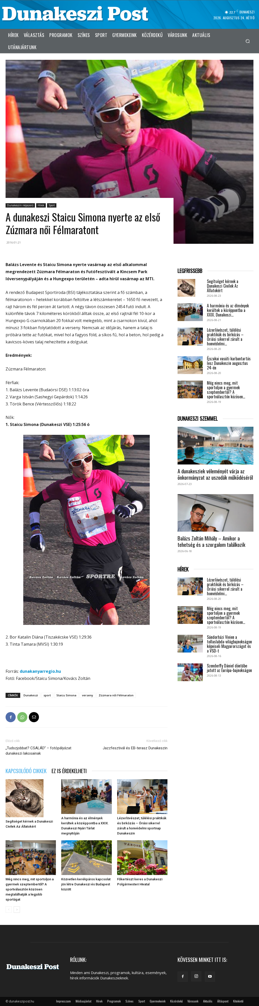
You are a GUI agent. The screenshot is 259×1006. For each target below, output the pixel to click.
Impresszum (63, 1001)
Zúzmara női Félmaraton (116, 695)
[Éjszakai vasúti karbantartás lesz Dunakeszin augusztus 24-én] (190, 365)
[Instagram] (196, 976)
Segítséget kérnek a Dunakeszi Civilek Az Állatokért (222, 285)
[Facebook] (11, 717)
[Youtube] (210, 977)
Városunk (192, 1001)
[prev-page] (9, 909)
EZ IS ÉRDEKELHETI (69, 770)
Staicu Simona (66, 695)
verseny (87, 695)
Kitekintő (238, 1001)
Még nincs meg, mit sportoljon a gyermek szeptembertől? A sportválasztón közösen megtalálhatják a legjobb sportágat (30, 889)
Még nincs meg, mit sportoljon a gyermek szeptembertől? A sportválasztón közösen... (226, 390)
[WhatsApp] (22, 717)
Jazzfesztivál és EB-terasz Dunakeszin (135, 748)
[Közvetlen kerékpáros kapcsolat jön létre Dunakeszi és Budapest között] (86, 857)
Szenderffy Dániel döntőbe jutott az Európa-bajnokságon (229, 668)
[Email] (34, 717)
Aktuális (207, 1001)
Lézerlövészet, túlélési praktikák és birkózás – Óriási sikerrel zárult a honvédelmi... (225, 337)
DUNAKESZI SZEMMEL (198, 418)
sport (47, 695)
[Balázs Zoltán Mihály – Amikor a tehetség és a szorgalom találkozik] (215, 513)
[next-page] (17, 909)
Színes (129, 1001)
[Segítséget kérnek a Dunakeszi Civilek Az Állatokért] (31, 798)
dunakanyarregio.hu (40, 671)
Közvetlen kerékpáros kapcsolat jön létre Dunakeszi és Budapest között (86, 884)
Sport (52, 205)
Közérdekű (176, 1001)
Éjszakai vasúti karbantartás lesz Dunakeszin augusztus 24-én (229, 363)
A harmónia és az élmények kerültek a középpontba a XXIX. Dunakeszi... (228, 310)
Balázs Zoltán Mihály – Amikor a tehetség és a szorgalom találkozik (211, 541)
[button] (247, 41)
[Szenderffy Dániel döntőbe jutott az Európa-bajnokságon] (190, 672)
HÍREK (183, 569)
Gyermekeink (157, 1001)
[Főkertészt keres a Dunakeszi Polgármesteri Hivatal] (142, 857)
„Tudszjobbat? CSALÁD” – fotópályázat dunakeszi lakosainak (38, 751)
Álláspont (222, 1001)
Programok (114, 1001)
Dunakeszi (31, 695)
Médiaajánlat (83, 1001)
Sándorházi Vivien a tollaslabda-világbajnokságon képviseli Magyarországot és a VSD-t (229, 644)
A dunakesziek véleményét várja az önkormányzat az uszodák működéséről (215, 474)
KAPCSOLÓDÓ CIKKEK (26, 770)
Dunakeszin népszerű (20, 205)
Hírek (41, 205)
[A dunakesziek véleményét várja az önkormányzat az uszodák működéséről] (215, 445)
